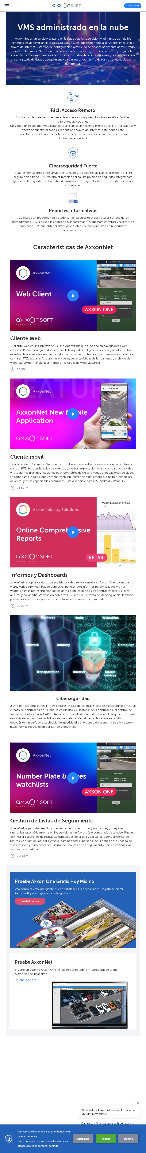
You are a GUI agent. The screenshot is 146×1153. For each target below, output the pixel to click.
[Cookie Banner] (73, 1138)
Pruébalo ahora (30, 901)
